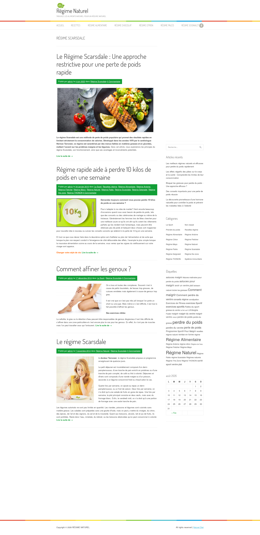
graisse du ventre (173, 310)
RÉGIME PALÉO (167, 25)
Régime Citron (146, 25)
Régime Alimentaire (126, 186)
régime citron (185, 344)
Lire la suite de (64, 156)
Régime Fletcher (65, 189)
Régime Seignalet (190, 25)
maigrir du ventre (187, 313)
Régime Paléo (107, 189)
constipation (194, 299)
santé (200, 360)
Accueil (60, 25)
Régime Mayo (80, 189)
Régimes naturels (193, 357)
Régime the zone (192, 254)
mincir (175, 317)
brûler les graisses (179, 290)
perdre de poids (184, 316)
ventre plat (177, 364)
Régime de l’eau (197, 344)
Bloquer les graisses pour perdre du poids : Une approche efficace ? (184, 185)
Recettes (75, 25)
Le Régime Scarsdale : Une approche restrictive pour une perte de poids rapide (101, 64)
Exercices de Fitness (176, 303)
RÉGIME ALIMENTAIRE (97, 25)
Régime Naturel (72, 10)
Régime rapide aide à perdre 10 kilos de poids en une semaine (103, 173)
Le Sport (98, 186)
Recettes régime (110, 186)
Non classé (189, 224)
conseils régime (180, 299)
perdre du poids (187, 322)
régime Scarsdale (178, 357)
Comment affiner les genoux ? (93, 268)
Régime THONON (74, 192)
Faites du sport (192, 306)
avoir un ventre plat (184, 285)
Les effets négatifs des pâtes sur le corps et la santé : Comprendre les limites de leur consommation (184, 174)
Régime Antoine (143, 186)
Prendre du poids (173, 229)
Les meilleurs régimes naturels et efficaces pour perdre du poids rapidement (184, 165)
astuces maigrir (174, 277)
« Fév (174, 412)
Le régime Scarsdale (81, 341)
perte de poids (192, 327)
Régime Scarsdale (98, 81)
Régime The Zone (173, 360)
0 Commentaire (113, 81)
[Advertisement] (185, 87)
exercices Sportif (194, 303)
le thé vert (184, 310)
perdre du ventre (174, 327)
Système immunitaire (193, 259)
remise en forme (186, 334)
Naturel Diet (198, 527)
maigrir (175, 313)
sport (168, 364)
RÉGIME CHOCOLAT (123, 25)
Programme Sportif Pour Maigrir (181, 331)
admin (70, 81)
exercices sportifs (175, 306)
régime (197, 334)
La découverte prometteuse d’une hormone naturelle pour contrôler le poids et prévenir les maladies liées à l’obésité (184, 202)
